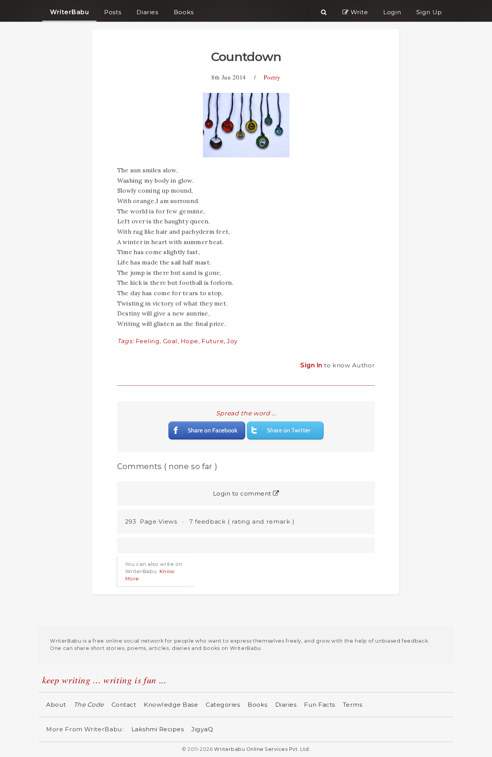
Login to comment (243, 493)
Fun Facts (319, 704)
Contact (123, 704)
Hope (189, 341)
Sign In (312, 365)
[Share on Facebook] (206, 430)
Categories (223, 704)
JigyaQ (202, 729)
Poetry (272, 77)
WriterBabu (69, 12)
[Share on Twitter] (285, 430)
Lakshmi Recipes (157, 729)
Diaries (286, 704)
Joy (232, 341)
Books (258, 704)
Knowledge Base (171, 704)
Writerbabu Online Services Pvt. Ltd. (262, 749)
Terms (352, 704)
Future (212, 341)
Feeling (148, 341)
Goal (170, 341)
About (56, 704)
